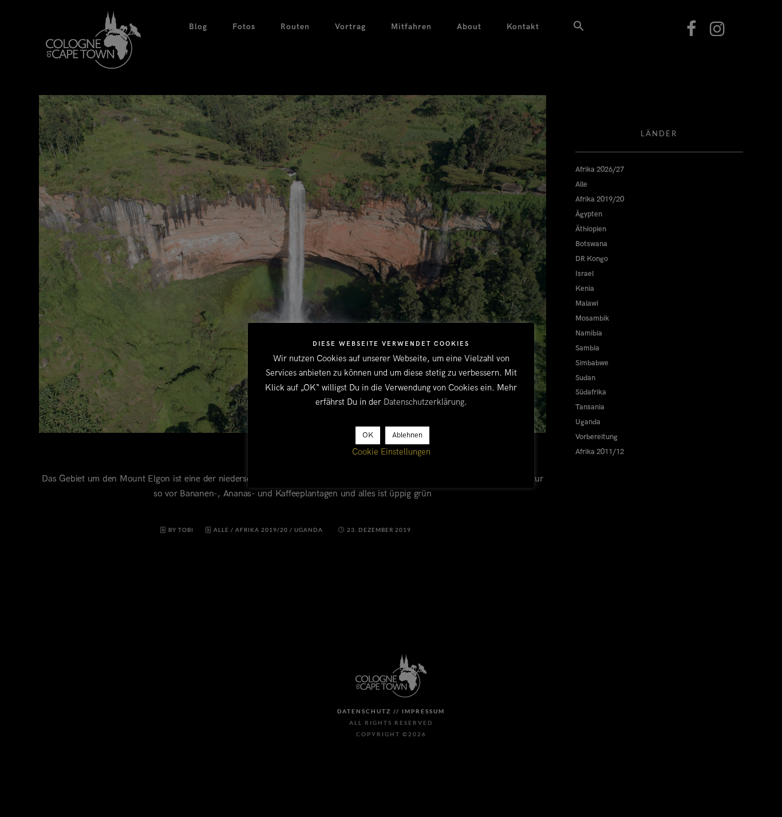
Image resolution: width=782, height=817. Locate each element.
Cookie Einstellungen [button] (391, 452)
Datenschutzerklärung (424, 402)
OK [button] (367, 435)
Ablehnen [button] (407, 435)
